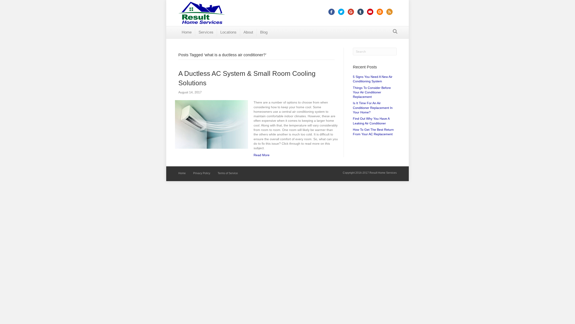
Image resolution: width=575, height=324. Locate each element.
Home (187, 32)
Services (206, 32)
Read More (262, 155)
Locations (228, 32)
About (248, 32)
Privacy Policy (201, 173)
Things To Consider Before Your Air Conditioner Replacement (372, 92)
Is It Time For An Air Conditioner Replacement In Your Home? (373, 107)
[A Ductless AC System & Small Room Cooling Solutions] (211, 124)
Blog (264, 32)
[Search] (394, 31)
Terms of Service (228, 173)
